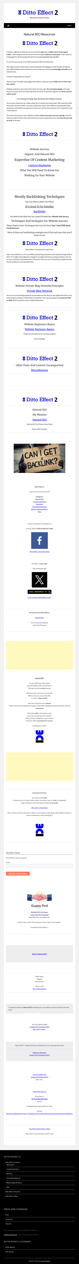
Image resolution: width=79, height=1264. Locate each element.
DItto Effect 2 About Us (12, 1192)
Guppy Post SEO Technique (39, 915)
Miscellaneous (39, 370)
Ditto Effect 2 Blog (11, 1196)
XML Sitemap (9, 1252)
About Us (8, 1224)
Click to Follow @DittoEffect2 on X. (39, 597)
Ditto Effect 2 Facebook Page (39, 552)
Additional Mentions (10, 1235)
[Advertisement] (39, 655)
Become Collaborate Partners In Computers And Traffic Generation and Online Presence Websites (39, 1114)
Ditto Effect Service (39, 1092)
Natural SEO (39, 419)
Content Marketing (39, 165)
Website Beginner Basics (39, 329)
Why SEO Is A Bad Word (39, 808)
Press (7, 1215)
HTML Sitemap (10, 1247)
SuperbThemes (45, 1261)
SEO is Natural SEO (39, 989)
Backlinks (39, 211)
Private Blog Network (39, 290)
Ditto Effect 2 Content (12, 1162)
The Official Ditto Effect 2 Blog (39, 1129)
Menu (69, 25)
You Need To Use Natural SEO (40, 1027)
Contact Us (8, 1219)
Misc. (39, 512)
